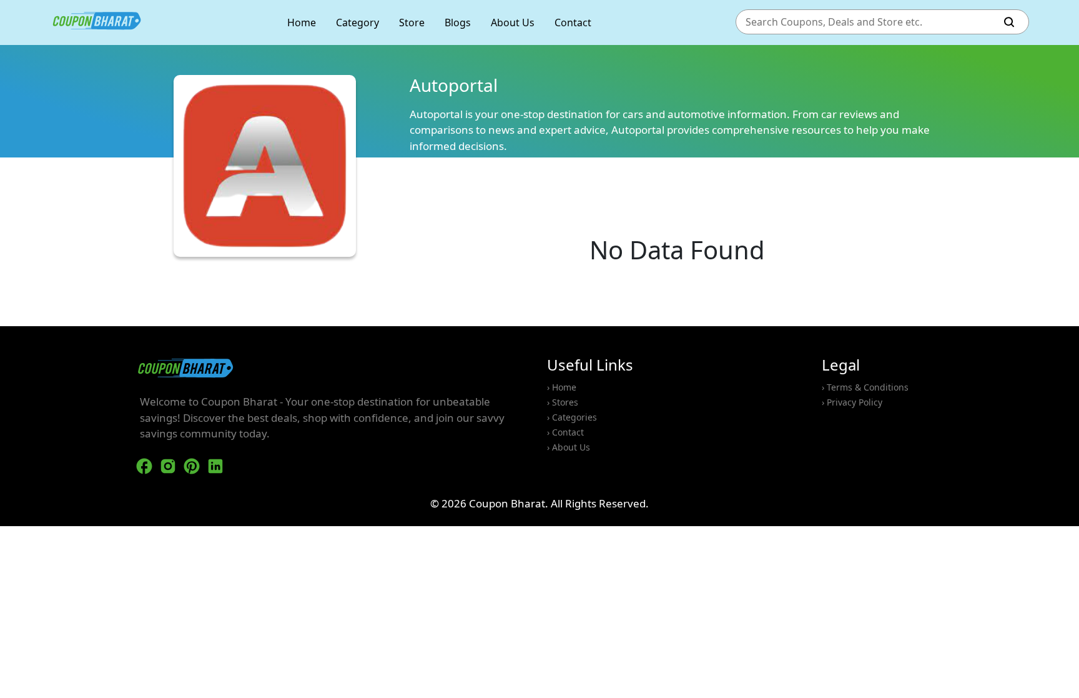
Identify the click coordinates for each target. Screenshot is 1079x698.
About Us (513, 22)
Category (357, 22)
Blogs (458, 22)
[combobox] (869, 22)
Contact (572, 22)
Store (412, 22)
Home (301, 22)
